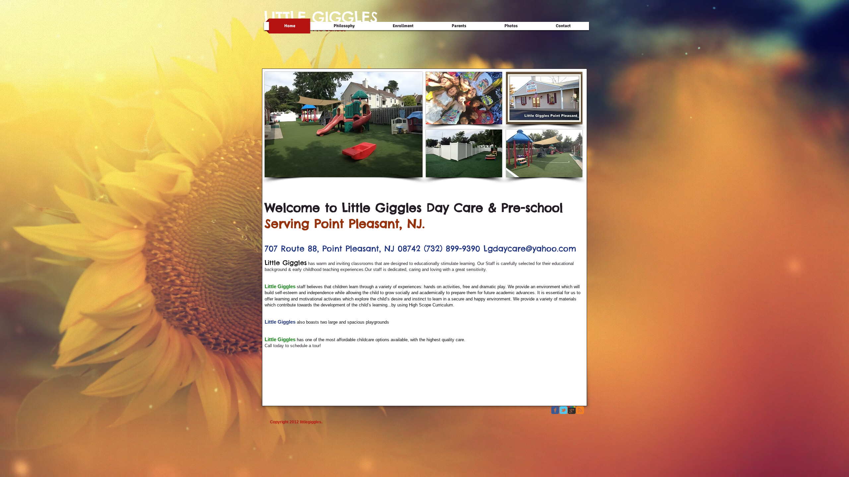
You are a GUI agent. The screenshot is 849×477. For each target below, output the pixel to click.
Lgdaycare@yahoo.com (530, 248)
